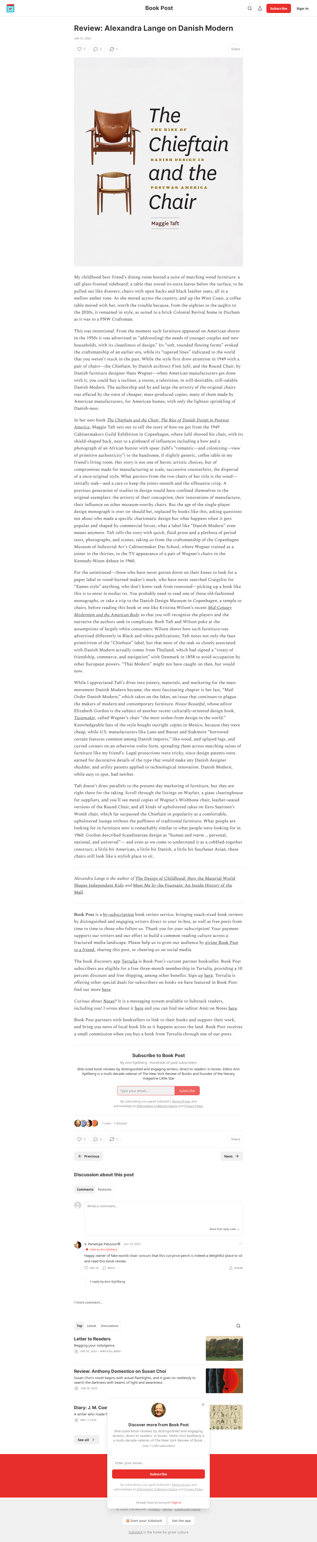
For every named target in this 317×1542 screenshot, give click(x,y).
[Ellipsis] (240, 1243)
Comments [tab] (85, 1189)
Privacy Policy (193, 1489)
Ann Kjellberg (110, 1351)
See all (83, 1439)
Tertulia (129, 961)
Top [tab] (79, 1326)
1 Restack (120, 1123)
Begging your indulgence (94, 1345)
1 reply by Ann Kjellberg (107, 1282)
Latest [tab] (91, 1326)
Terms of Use (181, 1485)
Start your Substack (146, 1520)
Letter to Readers (92, 1339)
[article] (158, 1348)
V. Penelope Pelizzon (100, 1244)
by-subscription (118, 914)
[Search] (249, 8)
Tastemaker (84, 718)
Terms (167, 1509)
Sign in (303, 8)
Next (228, 1156)
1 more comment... (88, 1302)
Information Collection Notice (157, 1489)
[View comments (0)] (119, 1394)
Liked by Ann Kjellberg (103, 1249)
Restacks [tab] (104, 1189)
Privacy (154, 1509)
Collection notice (188, 1509)
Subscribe (278, 8)
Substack (135, 1532)
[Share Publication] (260, 8)
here (208, 975)
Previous (91, 1156)
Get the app (181, 1520)
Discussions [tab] (109, 1326)
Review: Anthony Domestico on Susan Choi (120, 1371)
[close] (203, 1404)
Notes (109, 1001)
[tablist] (94, 1189)
